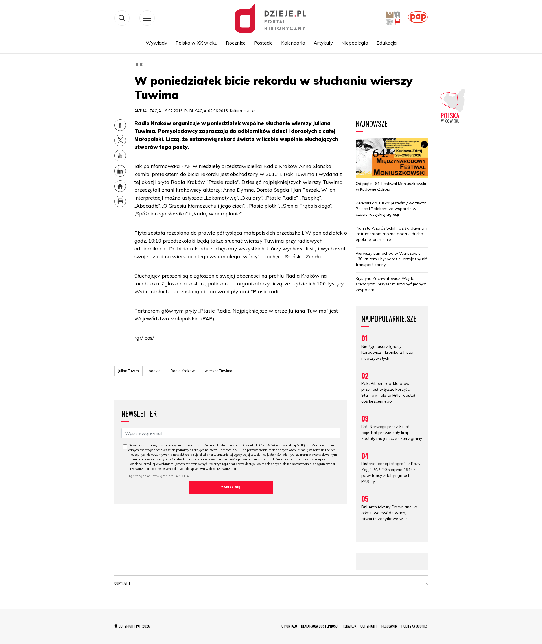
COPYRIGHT (368, 626)
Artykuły (323, 43)
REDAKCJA (349, 626)
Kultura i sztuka (243, 110)
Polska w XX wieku (196, 43)
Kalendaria (293, 43)
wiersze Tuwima (218, 370)
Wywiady (156, 43)
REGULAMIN (389, 626)
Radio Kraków (183, 370)
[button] (426, 584)
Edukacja (387, 43)
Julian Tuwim (128, 370)
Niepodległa (354, 43)
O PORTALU (289, 626)
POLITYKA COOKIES (414, 626)
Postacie (263, 43)
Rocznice (236, 43)
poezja (155, 370)
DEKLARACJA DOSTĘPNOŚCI (319, 626)
